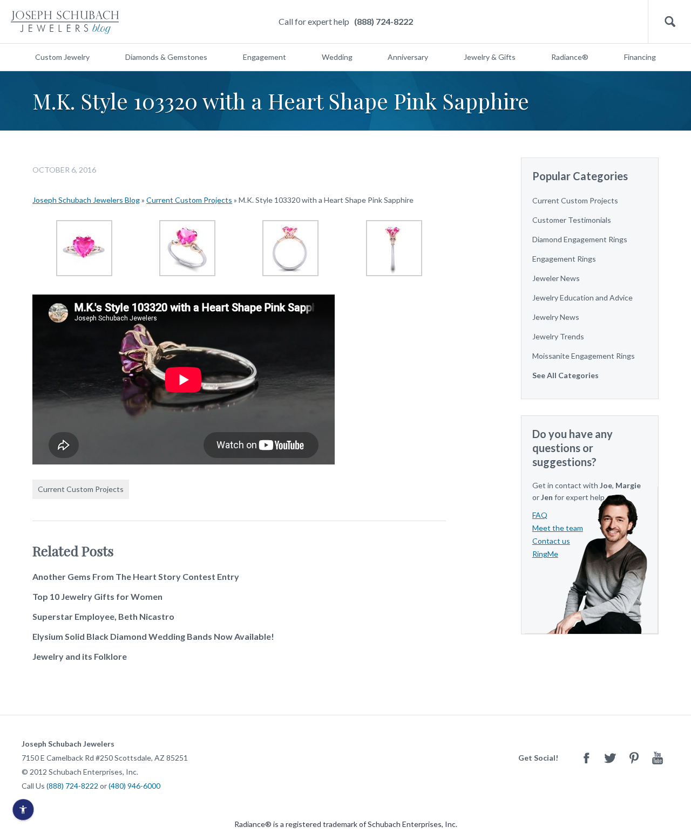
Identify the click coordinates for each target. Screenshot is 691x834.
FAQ (539, 514)
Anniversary (408, 56)
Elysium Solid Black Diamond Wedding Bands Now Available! (153, 636)
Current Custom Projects (189, 199)
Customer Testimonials (571, 219)
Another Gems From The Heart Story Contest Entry (135, 576)
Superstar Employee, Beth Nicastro (103, 616)
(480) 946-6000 (134, 785)
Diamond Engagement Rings (579, 239)
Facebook (586, 757)
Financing (640, 56)
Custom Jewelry (62, 56)
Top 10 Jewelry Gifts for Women (97, 596)
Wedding (337, 56)
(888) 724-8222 (383, 21)
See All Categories (565, 375)
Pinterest (634, 757)
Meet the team (557, 527)
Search (669, 21)
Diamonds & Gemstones (166, 56)
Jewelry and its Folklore (79, 656)
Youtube (657, 757)
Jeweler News (556, 278)
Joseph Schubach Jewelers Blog (86, 199)
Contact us (551, 540)
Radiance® (569, 56)
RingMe (545, 553)
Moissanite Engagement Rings (583, 355)
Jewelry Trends (558, 336)
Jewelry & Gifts (490, 56)
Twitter (610, 757)
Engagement (264, 56)
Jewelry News (555, 317)
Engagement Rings (564, 258)
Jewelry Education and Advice (582, 297)
